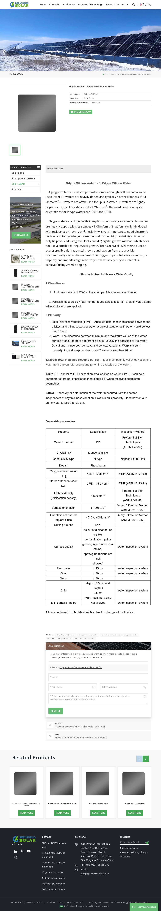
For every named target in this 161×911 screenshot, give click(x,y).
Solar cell (16, 189)
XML (61, 902)
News (109, 4)
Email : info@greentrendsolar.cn (94, 871)
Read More (27, 262)
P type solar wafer (53, 872)
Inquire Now (82, 112)
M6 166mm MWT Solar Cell (28, 356)
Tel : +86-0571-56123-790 (94, 865)
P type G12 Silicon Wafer (29, 314)
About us (54, 4)
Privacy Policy (75, 902)
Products (67, 4)
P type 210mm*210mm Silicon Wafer (30, 300)
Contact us (121, 4)
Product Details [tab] (55, 169)
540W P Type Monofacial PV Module (29, 271)
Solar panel (18, 173)
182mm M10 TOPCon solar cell (53, 864)
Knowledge (96, 4)
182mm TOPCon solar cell (54, 845)
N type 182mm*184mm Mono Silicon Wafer (81, 668)
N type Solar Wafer (130, 635)
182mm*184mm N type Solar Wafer (59, 639)
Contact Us (21, 235)
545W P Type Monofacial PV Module (29, 328)
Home (42, 4)
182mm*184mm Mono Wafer (111, 635)
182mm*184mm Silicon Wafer (84, 639)
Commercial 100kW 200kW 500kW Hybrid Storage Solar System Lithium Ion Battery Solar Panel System (30, 342)
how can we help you (22, 204)
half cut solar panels (53, 889)
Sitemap (51, 902)
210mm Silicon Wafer (54, 878)
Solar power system (23, 178)
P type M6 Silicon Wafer (134, 803)
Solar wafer (18, 184)
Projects (82, 4)
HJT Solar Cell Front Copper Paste (27, 257)
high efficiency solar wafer (65, 635)
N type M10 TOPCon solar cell (53, 855)
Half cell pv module (53, 883)
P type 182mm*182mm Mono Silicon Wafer (30, 285)
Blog (40, 902)
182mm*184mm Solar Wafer (88, 635)
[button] (146, 759)
